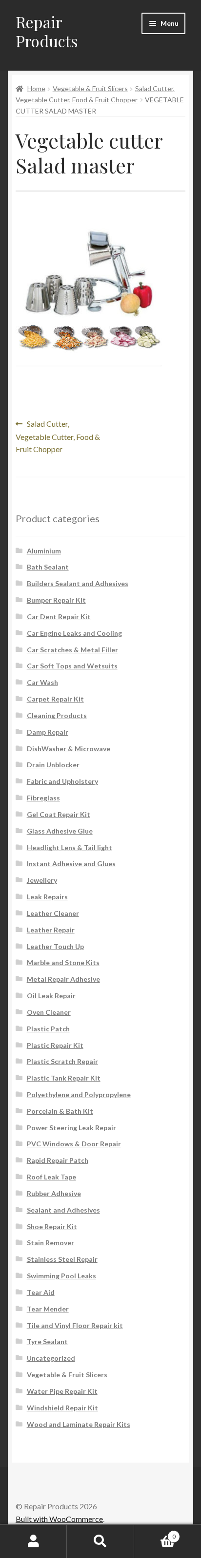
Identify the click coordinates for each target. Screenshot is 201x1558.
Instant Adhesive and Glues (71, 863)
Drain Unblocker (53, 764)
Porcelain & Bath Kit (60, 1111)
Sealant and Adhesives (63, 1210)
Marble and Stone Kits (63, 962)
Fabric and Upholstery (62, 781)
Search (100, 1541)
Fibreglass (43, 798)
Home (36, 88)
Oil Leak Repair (51, 995)
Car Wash (42, 682)
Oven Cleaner (49, 1012)
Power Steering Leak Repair (71, 1127)
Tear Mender (48, 1309)
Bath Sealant (48, 567)
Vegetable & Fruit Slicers (90, 88)
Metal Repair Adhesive (63, 979)
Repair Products (47, 31)
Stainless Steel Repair (62, 1259)
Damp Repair (47, 732)
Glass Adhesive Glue (60, 831)
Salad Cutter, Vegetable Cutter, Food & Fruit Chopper (58, 436)
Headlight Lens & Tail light (69, 847)
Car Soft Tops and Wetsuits (72, 666)
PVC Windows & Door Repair (74, 1144)
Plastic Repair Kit (55, 1045)
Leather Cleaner (53, 913)
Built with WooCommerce (59, 1518)
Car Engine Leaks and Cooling (74, 633)
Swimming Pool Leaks (61, 1276)
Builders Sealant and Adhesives (77, 583)
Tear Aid (41, 1292)
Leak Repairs (47, 897)
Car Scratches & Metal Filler (72, 650)
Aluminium (44, 551)
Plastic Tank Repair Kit (63, 1078)
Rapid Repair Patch (57, 1160)
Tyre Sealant (47, 1341)
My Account (33, 1541)
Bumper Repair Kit (56, 600)
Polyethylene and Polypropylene (79, 1094)
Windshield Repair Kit (62, 1408)
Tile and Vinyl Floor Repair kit (75, 1325)
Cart (155, 1533)
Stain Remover (50, 1242)
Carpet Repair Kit (55, 699)
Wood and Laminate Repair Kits (78, 1424)
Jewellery (42, 880)
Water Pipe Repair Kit (62, 1391)
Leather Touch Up (55, 946)
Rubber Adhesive (54, 1193)
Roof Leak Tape (51, 1177)
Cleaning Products (57, 715)
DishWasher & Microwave (68, 748)
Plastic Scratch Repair (62, 1061)
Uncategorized (51, 1358)
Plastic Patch (48, 1029)
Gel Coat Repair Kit (58, 814)
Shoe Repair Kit (52, 1226)
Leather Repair (51, 930)
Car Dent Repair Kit (59, 616)
